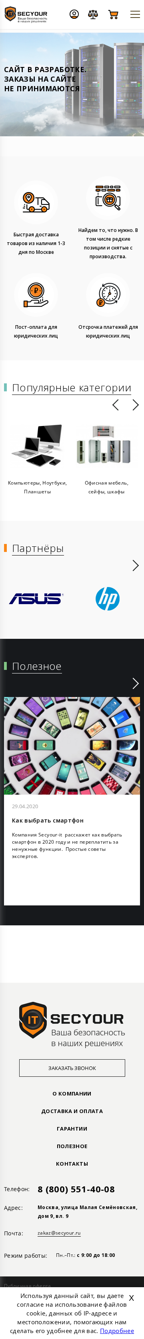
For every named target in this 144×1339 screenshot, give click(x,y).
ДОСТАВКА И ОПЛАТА (72, 1111)
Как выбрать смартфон (48, 820)
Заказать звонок (72, 1068)
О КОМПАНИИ (72, 1093)
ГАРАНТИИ (72, 1128)
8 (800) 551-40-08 (76, 1189)
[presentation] (115, 405)
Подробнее (117, 1331)
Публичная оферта (27, 1285)
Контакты (72, 1163)
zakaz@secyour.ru (59, 1232)
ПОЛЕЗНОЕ (72, 1146)
